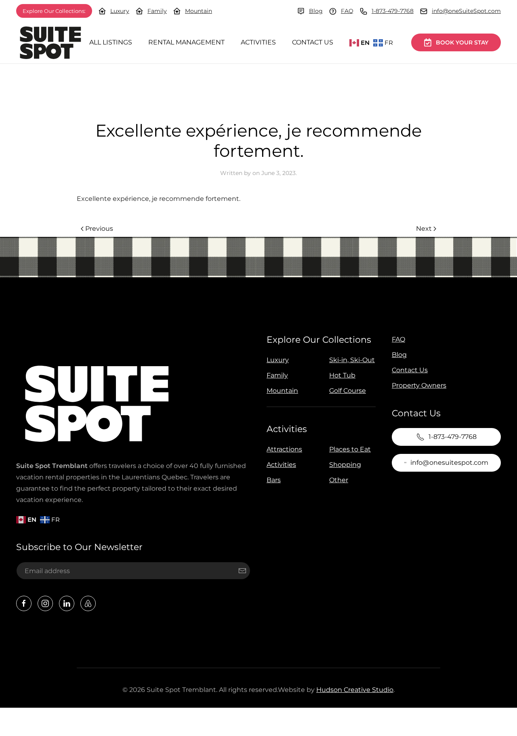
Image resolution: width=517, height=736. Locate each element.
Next (424, 228)
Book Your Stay (462, 42)
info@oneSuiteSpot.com (466, 11)
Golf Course (347, 390)
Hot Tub (342, 375)
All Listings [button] (110, 42)
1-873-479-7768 (393, 11)
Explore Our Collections (319, 339)
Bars (274, 480)
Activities (258, 42)
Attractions (284, 449)
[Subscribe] (242, 571)
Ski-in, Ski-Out (352, 360)
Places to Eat (350, 449)
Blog (316, 11)
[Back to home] (50, 42)
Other (338, 480)
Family (157, 11)
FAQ (347, 11)
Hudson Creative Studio (354, 690)
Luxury (119, 11)
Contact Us (312, 42)
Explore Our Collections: (54, 11)
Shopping (345, 464)
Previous (99, 228)
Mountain (198, 11)
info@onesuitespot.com (449, 462)
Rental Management (186, 42)
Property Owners (419, 385)
